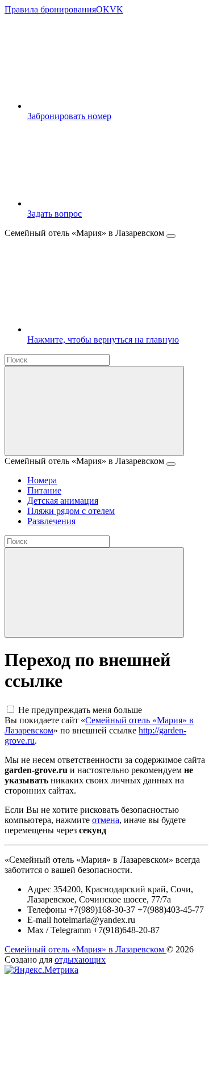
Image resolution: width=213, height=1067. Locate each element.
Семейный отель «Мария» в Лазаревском (85, 949)
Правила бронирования (50, 9)
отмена (105, 820)
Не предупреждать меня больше (80, 710)
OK (103, 9)
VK (116, 9)
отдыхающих (80, 959)
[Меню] (171, 236)
